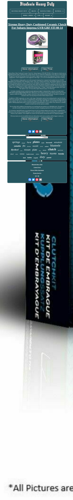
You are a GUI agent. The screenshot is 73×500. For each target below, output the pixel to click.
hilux (40, 150)
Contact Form (37, 167)
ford (29, 142)
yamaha (17, 146)
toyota (53, 153)
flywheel (15, 149)
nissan (27, 149)
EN (36, 176)
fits (24, 146)
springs (16, 142)
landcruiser (30, 154)
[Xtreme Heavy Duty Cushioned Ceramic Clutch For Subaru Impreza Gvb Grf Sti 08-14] (37, 40)
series (21, 150)
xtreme (22, 154)
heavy (44, 153)
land (24, 157)
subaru (37, 154)
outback (47, 146)
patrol (49, 157)
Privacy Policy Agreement (37, 170)
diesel (12, 154)
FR (38, 176)
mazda (42, 142)
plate (34, 149)
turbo (16, 154)
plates (36, 141)
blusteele (55, 145)
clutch (52, 149)
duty (42, 156)
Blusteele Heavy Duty (37, 164)
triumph (23, 143)
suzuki (35, 146)
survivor (60, 150)
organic (36, 157)
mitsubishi (58, 142)
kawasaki (49, 142)
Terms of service (37, 173)
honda (61, 154)
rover (41, 146)
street (44, 150)
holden (29, 157)
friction (29, 146)
